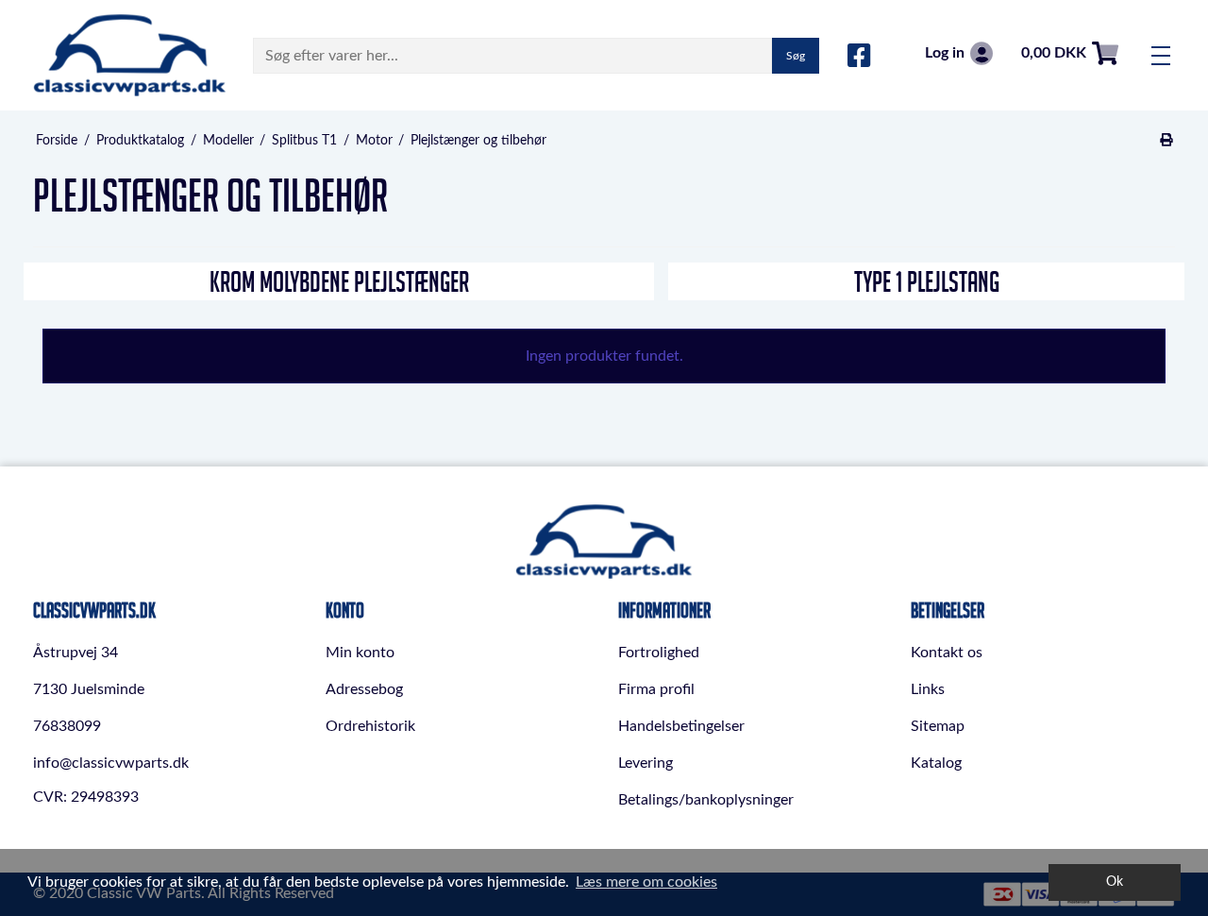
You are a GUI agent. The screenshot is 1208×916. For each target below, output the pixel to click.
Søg (795, 55)
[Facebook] (859, 56)
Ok (1114, 881)
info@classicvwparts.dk (111, 763)
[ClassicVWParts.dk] (129, 55)
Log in (945, 52)
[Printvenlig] (1167, 140)
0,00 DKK (1053, 52)
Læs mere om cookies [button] (646, 882)
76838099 (67, 726)
